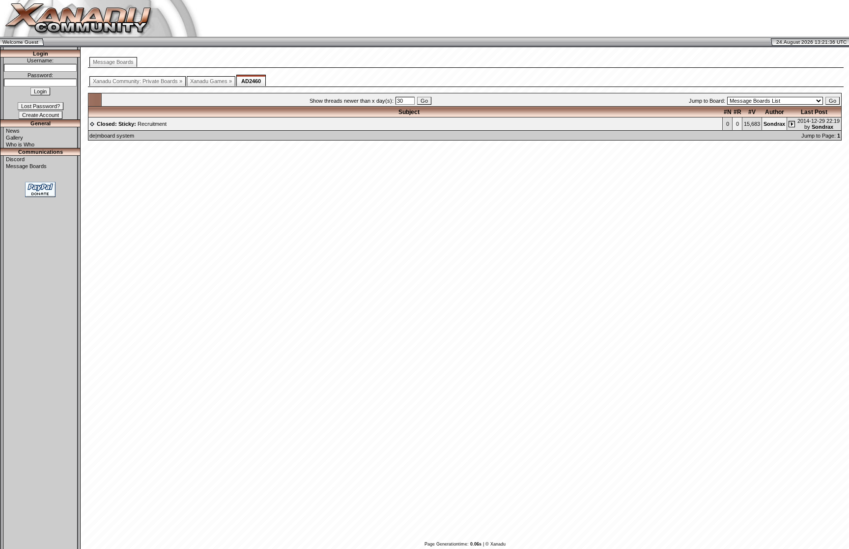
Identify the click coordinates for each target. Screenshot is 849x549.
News (13, 131)
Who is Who (20, 144)
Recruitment (132, 124)
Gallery (14, 138)
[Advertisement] (733, 18)
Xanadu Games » (211, 81)
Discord (15, 159)
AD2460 (251, 81)
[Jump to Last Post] (792, 123)
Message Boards (26, 166)
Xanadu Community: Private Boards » (137, 81)
